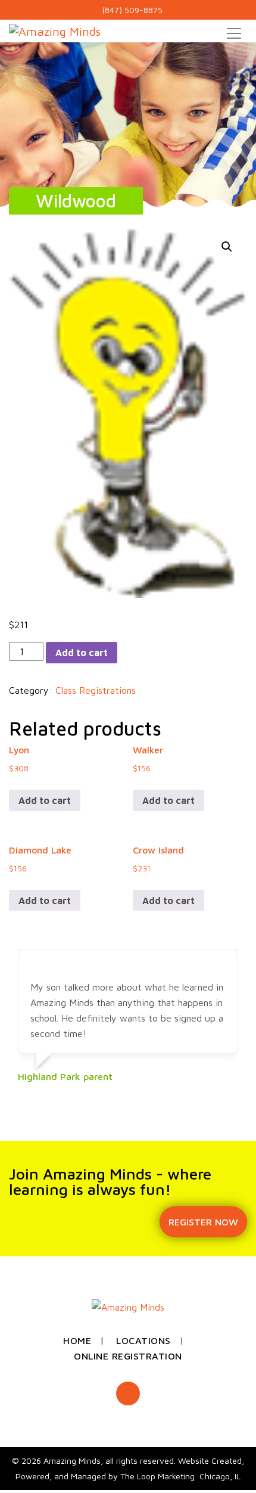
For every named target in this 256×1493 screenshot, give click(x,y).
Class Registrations (95, 690)
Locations (143, 1340)
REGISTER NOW (203, 1221)
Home (77, 1340)
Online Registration (128, 1356)
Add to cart (81, 652)
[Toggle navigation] (234, 33)
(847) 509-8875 (131, 10)
